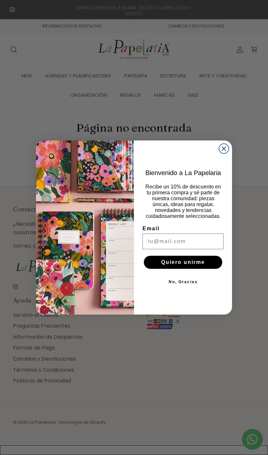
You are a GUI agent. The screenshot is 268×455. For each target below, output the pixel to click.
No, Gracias (183, 282)
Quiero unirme (183, 262)
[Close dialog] (224, 149)
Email (150, 228)
